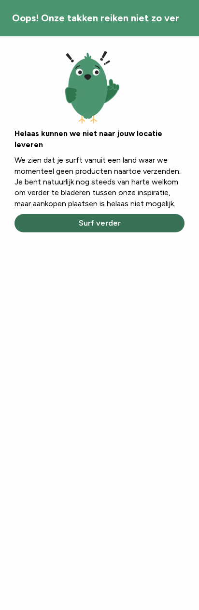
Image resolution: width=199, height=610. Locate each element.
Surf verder (100, 223)
